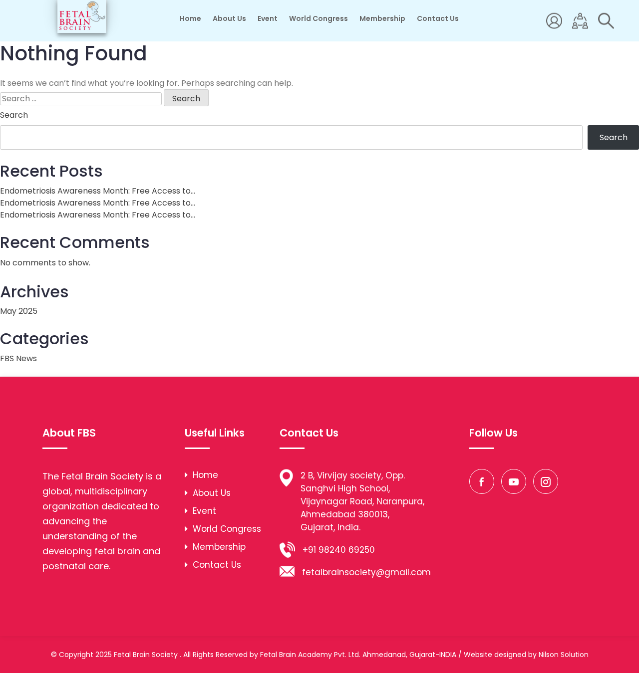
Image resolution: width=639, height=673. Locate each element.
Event (268, 18)
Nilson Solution (564, 655)
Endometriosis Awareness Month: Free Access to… (97, 191)
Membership (382, 18)
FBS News (18, 358)
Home (190, 18)
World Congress (318, 18)
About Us (229, 18)
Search (14, 115)
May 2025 (18, 311)
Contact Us (438, 18)
